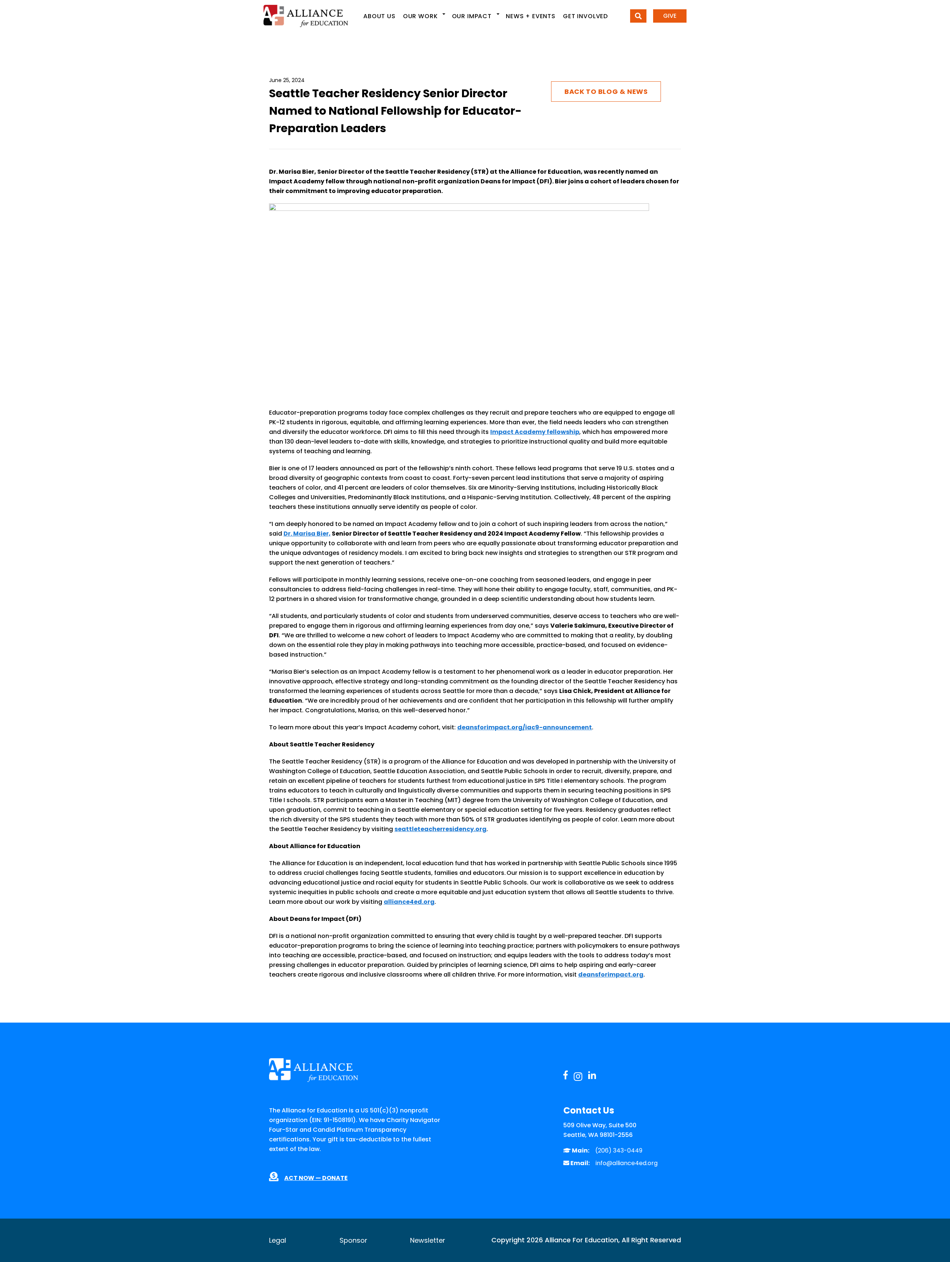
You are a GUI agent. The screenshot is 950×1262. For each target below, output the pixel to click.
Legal (277, 1240)
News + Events (531, 16)
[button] (443, 14)
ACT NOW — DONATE (316, 1178)
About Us (379, 16)
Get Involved (585, 16)
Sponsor (353, 1240)
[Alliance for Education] (305, 16)
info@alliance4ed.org (627, 1163)
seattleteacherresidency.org (440, 829)
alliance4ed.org (409, 902)
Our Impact (472, 16)
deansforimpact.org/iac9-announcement (524, 727)
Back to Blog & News (606, 91)
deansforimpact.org (610, 974)
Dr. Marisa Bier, (307, 533)
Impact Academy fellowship (534, 432)
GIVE (670, 16)
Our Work (420, 16)
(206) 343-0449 (618, 1150)
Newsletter (427, 1240)
